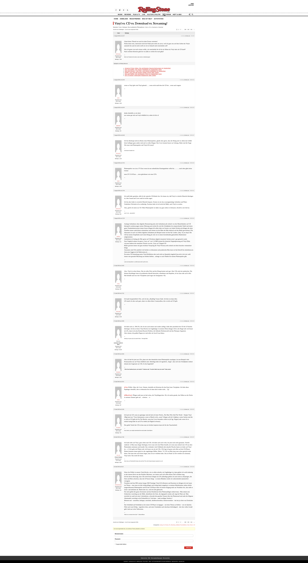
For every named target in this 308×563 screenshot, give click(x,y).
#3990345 (192, 265)
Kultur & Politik (153, 14)
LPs (169, 524)
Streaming (173, 524)
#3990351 (192, 354)
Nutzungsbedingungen (156, 558)
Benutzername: (119, 533)
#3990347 (192, 293)
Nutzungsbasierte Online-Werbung (161, 561)
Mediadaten (175, 561)
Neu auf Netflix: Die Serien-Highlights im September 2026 (143, 70)
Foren (120, 27)
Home (116, 19)
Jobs (150, 561)
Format (166, 524)
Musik (120, 14)
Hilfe (149, 558)
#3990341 (192, 190)
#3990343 (192, 218)
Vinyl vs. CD (192, 524)
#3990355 (192, 409)
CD (164, 524)
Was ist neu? (147, 19)
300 (188, 29)
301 (191, 29)
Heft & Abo (177, 14)
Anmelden (124, 19)
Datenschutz (144, 558)
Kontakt (126, 561)
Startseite (115, 27)
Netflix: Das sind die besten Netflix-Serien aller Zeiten (142, 72)
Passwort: (118, 539)
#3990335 (192, 107)
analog (161, 524)
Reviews (127, 14)
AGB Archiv (181, 561)
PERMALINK (187, 35)
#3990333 (192, 79)
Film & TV (136, 14)
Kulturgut (124, 27)
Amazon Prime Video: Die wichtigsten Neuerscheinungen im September (148, 68)
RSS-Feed (145, 561)
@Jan (126, 387)
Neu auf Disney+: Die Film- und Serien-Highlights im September (145, 71)
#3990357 (192, 437)
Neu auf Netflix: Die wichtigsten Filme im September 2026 (143, 74)
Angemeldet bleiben (121, 544)
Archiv (191, 5)
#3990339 (192, 162)
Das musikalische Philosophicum (136, 27)
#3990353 (192, 381)
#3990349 (192, 321)
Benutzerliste (166, 558)
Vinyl (188, 524)
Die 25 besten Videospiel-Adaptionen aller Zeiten (140, 75)
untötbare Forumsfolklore (181, 524)
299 (185, 29)
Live (143, 14)
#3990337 (192, 135)
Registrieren (135, 19)
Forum (168, 14)
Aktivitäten (158, 19)
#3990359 (192, 466)
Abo (192, 3)
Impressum (139, 561)
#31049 (192, 35)
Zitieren (183, 35)
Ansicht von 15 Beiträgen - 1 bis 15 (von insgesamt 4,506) (125, 29)
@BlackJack (128, 395)
